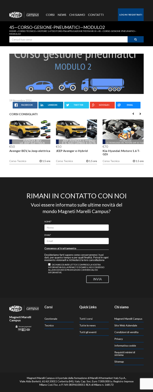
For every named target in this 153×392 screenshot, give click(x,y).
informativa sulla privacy (62, 267)
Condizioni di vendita (126, 332)
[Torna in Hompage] (24, 308)
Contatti (96, 14)
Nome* (47, 222)
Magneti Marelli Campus (128, 318)
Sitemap (119, 361)
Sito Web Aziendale (125, 325)
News (62, 14)
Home (12, 31)
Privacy (118, 338)
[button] (133, 113)
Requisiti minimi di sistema (124, 353)
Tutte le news (87, 325)
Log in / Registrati (130, 14)
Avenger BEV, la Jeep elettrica (29, 150)
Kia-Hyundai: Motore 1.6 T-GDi (121, 152)
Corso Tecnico (27, 31)
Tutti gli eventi (87, 332)
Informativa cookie (125, 345)
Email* (47, 235)
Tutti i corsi (86, 318)
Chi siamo (77, 14)
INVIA (97, 279)
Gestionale (50, 318)
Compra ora (30, 132)
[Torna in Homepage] (24, 14)
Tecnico (49, 325)
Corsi (50, 14)
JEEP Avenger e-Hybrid (72, 150)
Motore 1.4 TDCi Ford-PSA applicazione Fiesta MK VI (67, 31)
